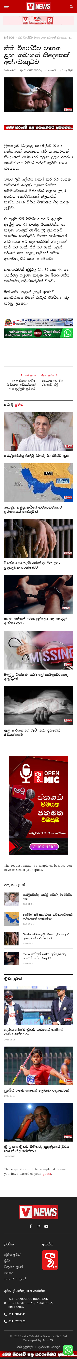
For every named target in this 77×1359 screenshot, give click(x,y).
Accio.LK (48, 1340)
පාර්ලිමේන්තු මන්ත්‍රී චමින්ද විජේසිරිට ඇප (36, 456)
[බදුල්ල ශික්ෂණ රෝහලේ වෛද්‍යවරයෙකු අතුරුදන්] (38, 650)
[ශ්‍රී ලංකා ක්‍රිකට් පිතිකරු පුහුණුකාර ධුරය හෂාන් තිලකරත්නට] (38, 1122)
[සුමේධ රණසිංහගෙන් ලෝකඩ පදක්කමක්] (38, 1066)
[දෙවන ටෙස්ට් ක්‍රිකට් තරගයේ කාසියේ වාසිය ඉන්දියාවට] (38, 1005)
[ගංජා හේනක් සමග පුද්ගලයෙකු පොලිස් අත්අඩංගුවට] (38, 594)
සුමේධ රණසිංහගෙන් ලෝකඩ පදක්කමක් (36, 1090)
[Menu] (6, 6)
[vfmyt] (38, 20)
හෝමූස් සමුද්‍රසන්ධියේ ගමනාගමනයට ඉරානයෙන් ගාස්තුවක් (33, 509)
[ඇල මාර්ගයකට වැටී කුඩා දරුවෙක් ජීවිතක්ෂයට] (38, 705)
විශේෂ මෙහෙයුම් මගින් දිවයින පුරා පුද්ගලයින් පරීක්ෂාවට (32, 565)
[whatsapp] (38, 333)
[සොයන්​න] (71, 6)
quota (38, 870)
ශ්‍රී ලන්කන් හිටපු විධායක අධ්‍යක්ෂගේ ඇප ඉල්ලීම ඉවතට (21, 385)
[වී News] (38, 6)
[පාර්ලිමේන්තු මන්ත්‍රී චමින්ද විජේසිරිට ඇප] (38, 431)
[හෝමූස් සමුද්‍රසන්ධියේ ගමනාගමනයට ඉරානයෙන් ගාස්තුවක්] (38, 482)
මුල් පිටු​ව (9, 37)
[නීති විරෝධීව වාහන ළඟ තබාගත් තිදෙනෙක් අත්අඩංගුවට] (38, 94)
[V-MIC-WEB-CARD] (38, 805)
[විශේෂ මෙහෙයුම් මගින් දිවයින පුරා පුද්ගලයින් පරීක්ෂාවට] (38, 538)
